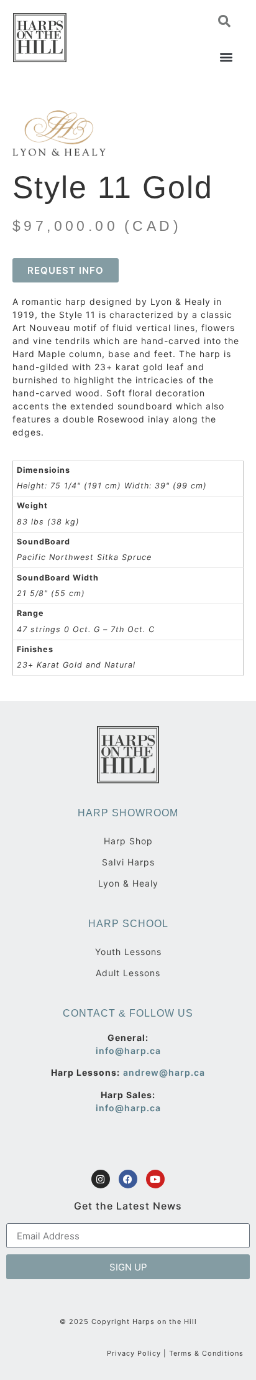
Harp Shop (128, 841)
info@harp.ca (128, 1108)
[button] (224, 21)
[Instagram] (100, 1179)
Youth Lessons (128, 951)
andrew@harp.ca (164, 1072)
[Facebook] (128, 1179)
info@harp (121, 1050)
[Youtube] (155, 1179)
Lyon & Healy (128, 883)
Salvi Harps (128, 862)
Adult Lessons (128, 972)
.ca (154, 1050)
